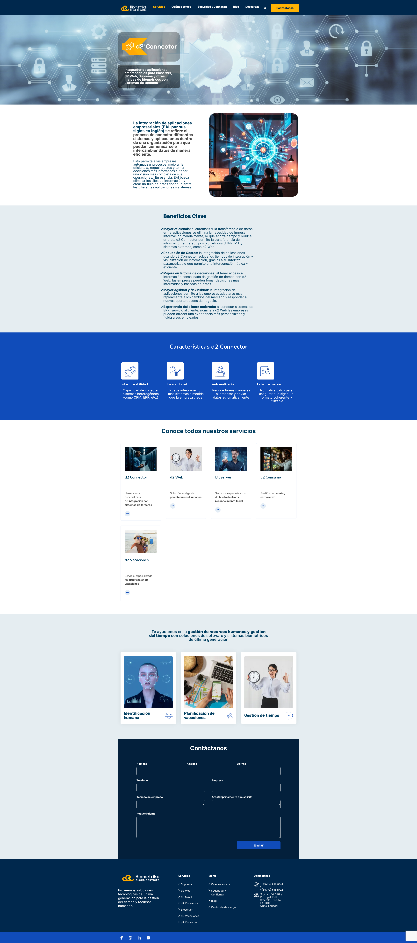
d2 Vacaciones (190, 916)
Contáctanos (285, 8)
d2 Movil (186, 897)
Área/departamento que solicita (232, 797)
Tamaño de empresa (150, 797)
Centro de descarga (223, 907)
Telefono (142, 780)
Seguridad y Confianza (212, 7)
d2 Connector (189, 903)
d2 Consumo (189, 922)
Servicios (159, 7)
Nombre (142, 763)
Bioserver (187, 909)
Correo (241, 763)
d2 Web (185, 890)
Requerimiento (146, 813)
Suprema (186, 884)
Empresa (217, 780)
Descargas (252, 7)
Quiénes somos (181, 7)
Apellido (192, 763)
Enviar (259, 845)
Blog (236, 7)
